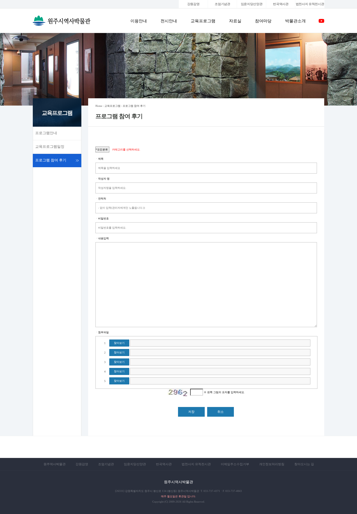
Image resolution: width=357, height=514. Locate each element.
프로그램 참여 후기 (50, 160)
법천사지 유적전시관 (196, 464)
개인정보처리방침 (271, 464)
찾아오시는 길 (304, 464)
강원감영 (193, 4)
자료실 (235, 21)
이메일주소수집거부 (235, 464)
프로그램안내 (46, 133)
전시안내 (169, 21)
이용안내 (138, 21)
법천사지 (310, 4)
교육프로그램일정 (49, 147)
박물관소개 (295, 21)
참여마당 (263, 21)
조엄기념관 (222, 4)
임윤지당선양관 (252, 4)
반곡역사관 (280, 4)
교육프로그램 (203, 21)
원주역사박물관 (54, 464)
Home (98, 105)
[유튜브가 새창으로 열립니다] (321, 22)
